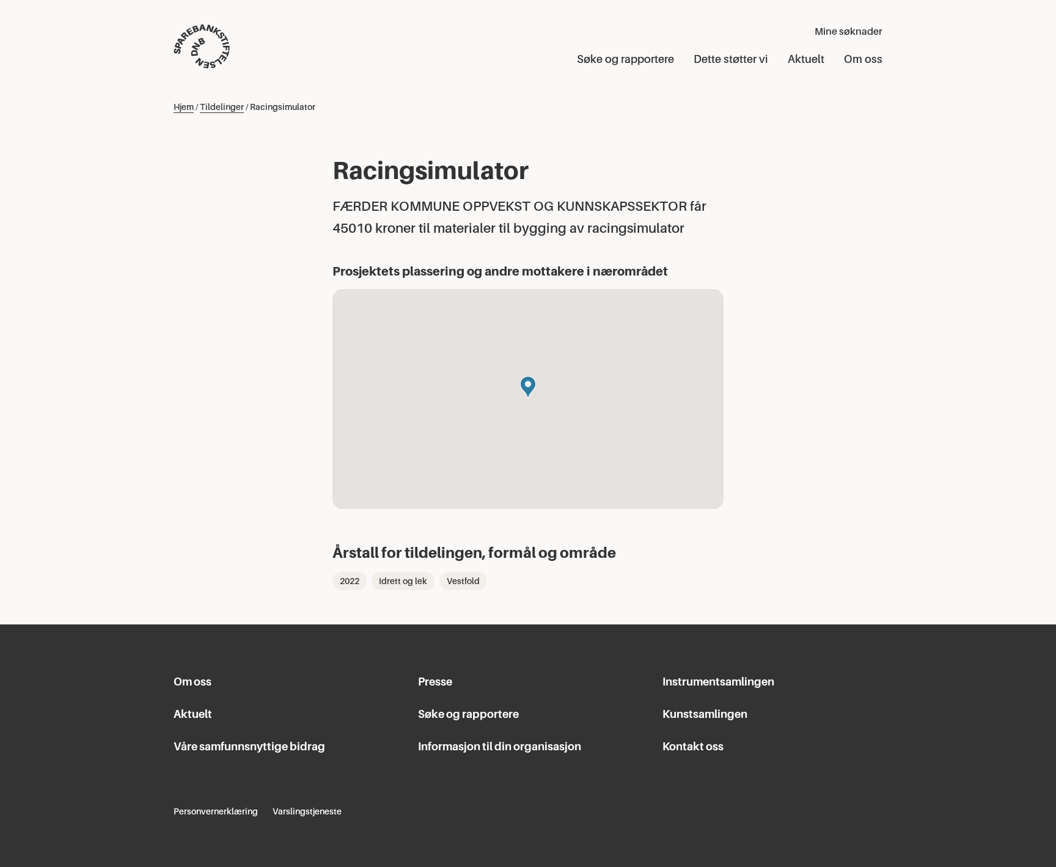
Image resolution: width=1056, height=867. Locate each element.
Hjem (184, 107)
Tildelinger (222, 107)
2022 (349, 581)
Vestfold (463, 581)
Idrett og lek (403, 581)
